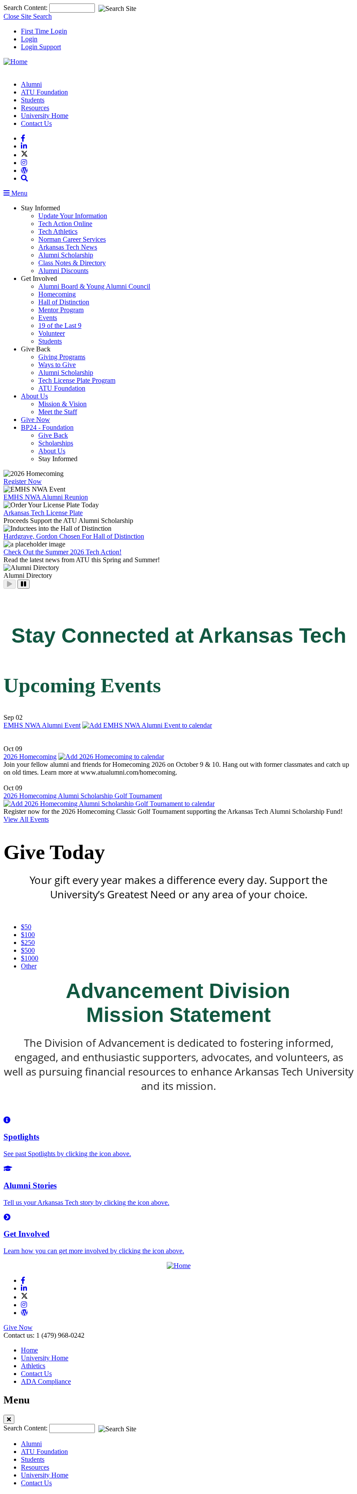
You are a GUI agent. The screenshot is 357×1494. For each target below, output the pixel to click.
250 (28, 942)
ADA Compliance (46, 1381)
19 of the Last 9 (59, 325)
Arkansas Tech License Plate (43, 512)
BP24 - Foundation (47, 427)
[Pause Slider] (23, 584)
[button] (24, 178)
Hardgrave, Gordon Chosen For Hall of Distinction (73, 536)
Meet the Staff (57, 411)
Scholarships (55, 443)
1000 (29, 958)
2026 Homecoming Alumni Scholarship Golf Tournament (82, 795)
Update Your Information (72, 215)
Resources (35, 107)
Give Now (35, 419)
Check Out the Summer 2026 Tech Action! (62, 552)
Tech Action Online (65, 223)
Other (29, 966)
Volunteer (51, 333)
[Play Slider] (9, 584)
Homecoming (57, 294)
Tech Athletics (57, 231)
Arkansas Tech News (67, 247)
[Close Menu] (8, 1419)
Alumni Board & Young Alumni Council (94, 286)
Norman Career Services (72, 239)
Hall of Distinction (63, 302)
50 (26, 927)
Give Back (53, 435)
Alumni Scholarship (65, 255)
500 (28, 950)
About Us (34, 396)
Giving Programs (61, 357)
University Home (44, 115)
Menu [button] (18, 193)
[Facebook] (23, 138)
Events (47, 317)
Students (32, 100)
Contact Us (36, 123)
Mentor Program (61, 310)
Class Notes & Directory (72, 262)
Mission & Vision (62, 404)
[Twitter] (24, 155)
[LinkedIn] (24, 146)
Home (29, 1350)
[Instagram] (24, 162)
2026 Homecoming (30, 756)
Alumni (31, 84)
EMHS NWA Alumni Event (42, 725)
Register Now (22, 481)
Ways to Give (57, 364)
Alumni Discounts (63, 270)
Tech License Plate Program (76, 380)
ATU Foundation (44, 92)
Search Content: (26, 7)
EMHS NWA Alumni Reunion (45, 497)
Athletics (33, 1365)
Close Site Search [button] (27, 16)
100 (28, 934)
